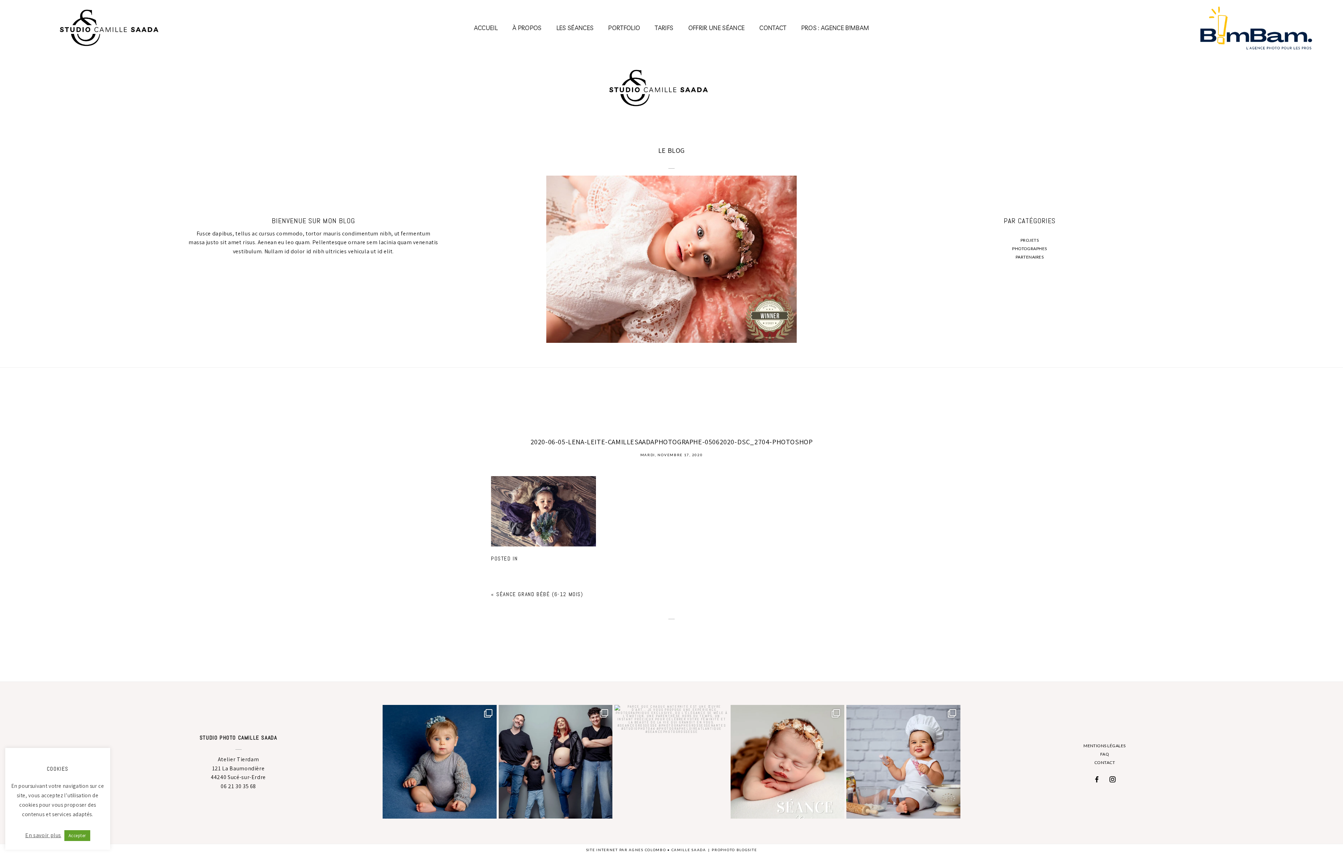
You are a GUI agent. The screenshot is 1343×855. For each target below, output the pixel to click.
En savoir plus (43, 835)
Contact (772, 27)
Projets (1030, 240)
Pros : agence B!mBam (835, 27)
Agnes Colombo (647, 850)
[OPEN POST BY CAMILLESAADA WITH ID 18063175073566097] (903, 762)
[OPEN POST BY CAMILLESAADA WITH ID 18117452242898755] (439, 762)
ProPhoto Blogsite (734, 850)
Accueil (486, 27)
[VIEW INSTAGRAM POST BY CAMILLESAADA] (489, 810)
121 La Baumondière (238, 768)
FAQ (1104, 754)
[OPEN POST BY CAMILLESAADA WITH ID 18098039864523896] (555, 762)
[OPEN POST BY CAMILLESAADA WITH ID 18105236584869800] (671, 762)
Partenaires (1030, 257)
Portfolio (624, 27)
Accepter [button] (77, 836)
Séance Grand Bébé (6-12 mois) (539, 594)
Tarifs (664, 27)
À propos (527, 27)
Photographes (1029, 248)
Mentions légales (1104, 745)
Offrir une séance (716, 27)
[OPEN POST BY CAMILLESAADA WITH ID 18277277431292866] (787, 762)
